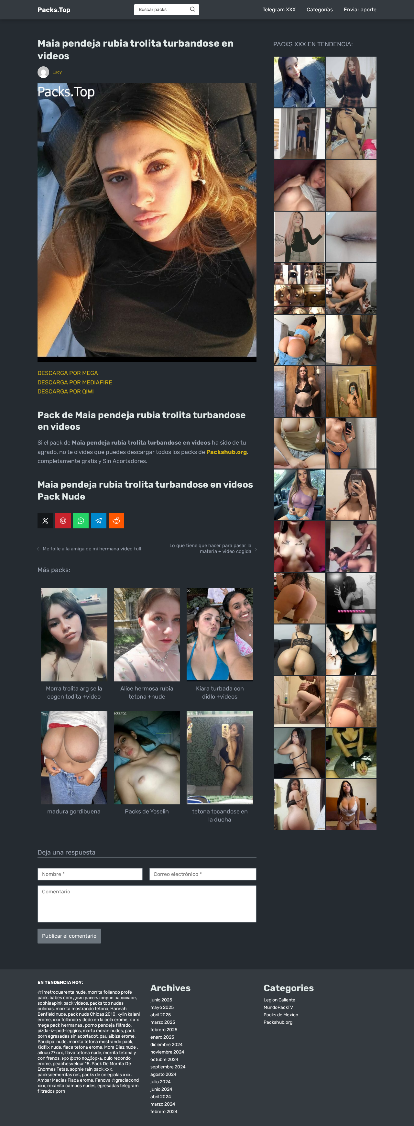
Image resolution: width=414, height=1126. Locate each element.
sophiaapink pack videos (63, 1003)
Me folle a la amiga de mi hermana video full (92, 549)
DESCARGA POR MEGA (68, 373)
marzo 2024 (162, 1104)
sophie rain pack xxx (91, 1069)
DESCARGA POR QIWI (66, 391)
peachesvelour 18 (71, 1063)
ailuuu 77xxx (50, 1052)
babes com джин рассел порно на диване (92, 997)
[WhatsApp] (81, 520)
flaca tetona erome (82, 1047)
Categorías (320, 9)
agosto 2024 (163, 1074)
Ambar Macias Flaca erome (65, 1080)
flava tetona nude (83, 1052)
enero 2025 (162, 1037)
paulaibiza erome (117, 1036)
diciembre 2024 (166, 1044)
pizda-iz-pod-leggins (59, 1030)
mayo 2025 (162, 1007)
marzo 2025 (162, 1022)
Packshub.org (278, 1022)
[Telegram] (98, 520)
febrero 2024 (164, 1111)
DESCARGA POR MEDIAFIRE (75, 382)
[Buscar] (192, 9)
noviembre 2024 (167, 1052)
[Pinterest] (63, 520)
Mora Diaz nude (120, 1047)
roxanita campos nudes (71, 1085)
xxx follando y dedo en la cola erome (90, 1019)
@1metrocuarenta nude (62, 992)
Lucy (57, 72)
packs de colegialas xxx (106, 1074)
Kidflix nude (49, 1047)
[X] (45, 520)
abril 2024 (160, 1096)
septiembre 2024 (168, 1067)
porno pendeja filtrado (108, 1025)
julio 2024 (160, 1082)
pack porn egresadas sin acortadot (86, 1033)
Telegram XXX (279, 9)
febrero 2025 (163, 1029)
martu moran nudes (103, 1030)
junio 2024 (161, 1089)
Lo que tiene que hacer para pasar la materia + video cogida (210, 548)
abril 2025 (160, 1015)
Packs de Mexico (281, 1015)
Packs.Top (54, 10)
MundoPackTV (278, 1007)
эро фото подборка (81, 1058)
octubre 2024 (164, 1059)
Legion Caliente (279, 1000)
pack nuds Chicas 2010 (91, 1014)
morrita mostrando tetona (82, 1008)
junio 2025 (161, 1000)
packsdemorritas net (59, 1074)
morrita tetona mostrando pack (100, 1041)
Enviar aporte (360, 9)
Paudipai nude (52, 1041)
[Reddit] (116, 520)
